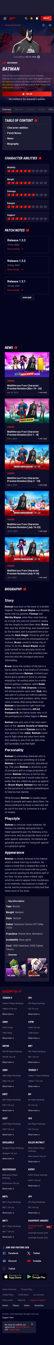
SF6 (30, 997)
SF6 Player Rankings (36, 1003)
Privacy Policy (27, 1289)
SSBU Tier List (8, 1081)
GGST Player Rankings (11, 1124)
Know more (19, 87)
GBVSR (5, 1046)
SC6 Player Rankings (36, 1124)
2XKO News (7, 1033)
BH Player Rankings (36, 1100)
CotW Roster (33, 1033)
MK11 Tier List (8, 1232)
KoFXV (31, 1169)
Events (5, 1305)
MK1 (30, 1046)
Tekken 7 (33, 1070)
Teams (27, 1305)
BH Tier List (33, 1105)
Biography (13, 143)
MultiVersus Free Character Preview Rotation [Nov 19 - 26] (26, 355)
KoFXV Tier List (34, 1180)
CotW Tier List (34, 1028)
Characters (39, 1305)
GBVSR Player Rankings (12, 1051)
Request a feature (37, 1300)
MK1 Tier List (33, 1057)
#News (11, 381)
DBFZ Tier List (8, 1105)
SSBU (5, 1070)
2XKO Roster (7, 1028)
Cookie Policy (8, 1295)
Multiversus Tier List (10, 1183)
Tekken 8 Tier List (9, 1009)
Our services (38, 1295)
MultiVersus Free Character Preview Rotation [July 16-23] (26, 494)
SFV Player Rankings (36, 1202)
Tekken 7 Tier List (35, 1081)
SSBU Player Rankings (11, 1076)
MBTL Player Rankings (11, 1202)
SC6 (30, 1118)
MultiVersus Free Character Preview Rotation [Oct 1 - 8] (26, 401)
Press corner (7, 1300)
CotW (31, 1022)
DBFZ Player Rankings (11, 1100)
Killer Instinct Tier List (37, 1156)
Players (16, 1305)
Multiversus (9, 1169)
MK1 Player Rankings (37, 1051)
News (10, 138)
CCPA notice (23, 1295)
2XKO (5, 1022)
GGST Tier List (8, 1129)
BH (29, 1094)
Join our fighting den (17, 1247)
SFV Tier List (33, 1207)
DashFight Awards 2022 (38, 1238)
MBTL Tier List (8, 1207)
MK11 (5, 1220)
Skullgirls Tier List (9, 1153)
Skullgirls (8, 1142)
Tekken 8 (7, 997)
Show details (13, 249)
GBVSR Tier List (8, 1057)
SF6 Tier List (33, 1009)
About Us (21, 1300)
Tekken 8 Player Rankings (13, 1003)
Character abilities (17, 127)
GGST (5, 1118)
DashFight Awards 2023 (38, 1233)
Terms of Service (9, 1289)
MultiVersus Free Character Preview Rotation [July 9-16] (26, 540)
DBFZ (4, 1094)
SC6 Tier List (33, 1129)
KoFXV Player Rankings (37, 1175)
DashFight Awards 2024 (35, 1227)
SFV (30, 1196)
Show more (7, 1014)
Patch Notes (14, 133)
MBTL (5, 1196)
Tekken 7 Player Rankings (38, 1076)
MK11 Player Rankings (11, 1226)
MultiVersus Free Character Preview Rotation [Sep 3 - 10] (26, 447)
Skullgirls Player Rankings (13, 1148)
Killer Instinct (36, 1142)
